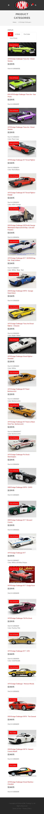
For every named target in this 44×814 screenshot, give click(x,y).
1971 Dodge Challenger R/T (17, 553)
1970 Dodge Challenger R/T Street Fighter (21, 160)
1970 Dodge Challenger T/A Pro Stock (20, 618)
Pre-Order (27, 34)
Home (14, 22)
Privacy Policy (27, 808)
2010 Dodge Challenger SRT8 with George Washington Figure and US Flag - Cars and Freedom (21, 227)
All (10, 34)
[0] (31, 5)
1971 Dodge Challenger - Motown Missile (21, 684)
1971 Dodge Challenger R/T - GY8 (19, 651)
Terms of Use (16, 808)
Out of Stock (13, 38)
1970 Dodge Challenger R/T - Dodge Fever (21, 585)
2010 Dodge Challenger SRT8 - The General (22, 716)
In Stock (17, 34)
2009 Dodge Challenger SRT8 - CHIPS (20, 487)
